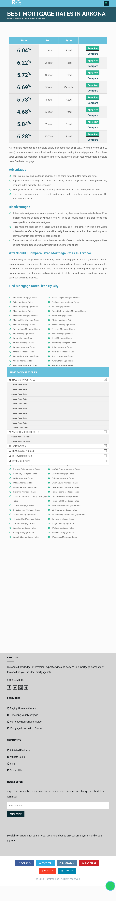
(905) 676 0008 (15, 679)
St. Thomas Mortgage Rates (64, 510)
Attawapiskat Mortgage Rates (26, 356)
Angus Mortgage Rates (23, 334)
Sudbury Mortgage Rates (24, 514)
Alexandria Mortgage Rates (25, 315)
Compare (92, 53)
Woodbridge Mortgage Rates (26, 537)
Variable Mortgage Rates (25, 432)
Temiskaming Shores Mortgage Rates (68, 514)
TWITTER (47, 863)
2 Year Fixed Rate (19, 389)
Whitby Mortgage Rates (23, 532)
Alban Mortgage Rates (23, 311)
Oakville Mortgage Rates (63, 474)
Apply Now (93, 48)
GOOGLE (48, 871)
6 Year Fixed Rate (19, 409)
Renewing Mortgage (22, 456)
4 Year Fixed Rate (19, 399)
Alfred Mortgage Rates (62, 315)
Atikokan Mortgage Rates (63, 352)
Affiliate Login (17, 756)
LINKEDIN (68, 871)
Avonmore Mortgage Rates (25, 365)
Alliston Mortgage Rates (62, 320)
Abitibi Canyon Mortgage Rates (66, 297)
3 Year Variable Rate (20, 437)
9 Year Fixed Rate (19, 423)
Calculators (18, 446)
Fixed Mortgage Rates (23, 380)
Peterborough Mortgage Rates (65, 487)
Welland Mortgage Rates (63, 528)
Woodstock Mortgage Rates (64, 537)
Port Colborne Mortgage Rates (65, 492)
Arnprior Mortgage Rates (24, 347)
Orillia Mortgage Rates (23, 478)
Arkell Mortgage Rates (62, 338)
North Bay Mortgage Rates (25, 474)
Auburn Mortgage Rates (24, 361)
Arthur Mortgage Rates (62, 347)
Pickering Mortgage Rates (24, 492)
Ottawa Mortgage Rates (24, 483)
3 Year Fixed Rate (19, 394)
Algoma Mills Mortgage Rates (26, 320)
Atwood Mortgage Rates (62, 356)
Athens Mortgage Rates (23, 352)
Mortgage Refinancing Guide (26, 721)
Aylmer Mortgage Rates (62, 365)
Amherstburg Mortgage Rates (26, 329)
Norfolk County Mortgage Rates (66, 469)
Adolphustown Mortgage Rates (65, 302)
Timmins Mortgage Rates (63, 519)
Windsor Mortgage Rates (63, 532)
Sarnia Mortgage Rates (23, 505)
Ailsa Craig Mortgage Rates (25, 306)
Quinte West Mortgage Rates (65, 496)
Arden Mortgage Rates (23, 338)
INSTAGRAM (68, 863)
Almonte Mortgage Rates (24, 324)
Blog (12, 763)
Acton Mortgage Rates (23, 302)
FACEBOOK (26, 863)
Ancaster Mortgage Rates (63, 329)
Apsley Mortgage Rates (62, 334)
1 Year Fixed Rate (19, 385)
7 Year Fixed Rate (19, 413)
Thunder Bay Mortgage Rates (26, 519)
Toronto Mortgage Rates (24, 523)
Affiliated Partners (20, 750)
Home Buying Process (23, 451)
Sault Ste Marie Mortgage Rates (66, 505)
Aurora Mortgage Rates (62, 361)
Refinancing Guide (20, 461)
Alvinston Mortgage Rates (63, 324)
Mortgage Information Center (26, 728)
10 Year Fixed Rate (19, 428)
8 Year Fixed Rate (19, 418)
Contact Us (16, 770)
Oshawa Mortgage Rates (63, 478)
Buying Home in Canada (23, 708)
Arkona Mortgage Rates (23, 343)
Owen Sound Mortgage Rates (65, 483)
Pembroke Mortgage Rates (25, 487)
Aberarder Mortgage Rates (25, 297)
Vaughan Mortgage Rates (63, 523)
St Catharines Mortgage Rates (26, 510)
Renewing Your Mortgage (24, 714)
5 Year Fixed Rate (19, 404)
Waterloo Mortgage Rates (24, 528)
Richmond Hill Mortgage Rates (65, 501)
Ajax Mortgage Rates (61, 306)
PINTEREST (90, 863)
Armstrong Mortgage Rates (64, 343)
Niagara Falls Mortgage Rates (26, 469)
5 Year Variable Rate (20, 442)
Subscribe (16, 814)
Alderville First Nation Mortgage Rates (69, 311)
